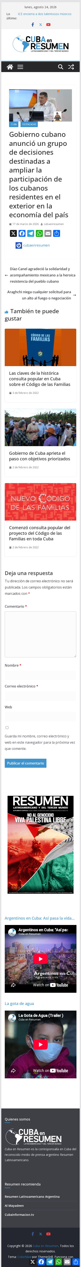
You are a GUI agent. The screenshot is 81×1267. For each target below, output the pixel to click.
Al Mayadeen (14, 1206)
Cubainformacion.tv (19, 1215)
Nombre (13, 665)
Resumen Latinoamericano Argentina (32, 1197)
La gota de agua (19, 1003)
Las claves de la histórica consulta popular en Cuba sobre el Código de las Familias (39, 378)
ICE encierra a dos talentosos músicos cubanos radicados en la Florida (44, 16)
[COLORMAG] (33, 1130)
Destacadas (29, 124)
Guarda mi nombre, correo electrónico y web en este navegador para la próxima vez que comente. (40, 742)
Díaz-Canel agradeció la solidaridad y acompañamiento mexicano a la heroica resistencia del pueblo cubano (42, 275)
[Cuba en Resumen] (10, 67)
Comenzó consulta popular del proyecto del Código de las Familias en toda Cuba (39, 533)
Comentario (16, 606)
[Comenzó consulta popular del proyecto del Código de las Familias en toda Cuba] (40, 486)
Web (8, 707)
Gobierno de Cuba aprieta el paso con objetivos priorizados (39, 456)
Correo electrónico (21, 686)
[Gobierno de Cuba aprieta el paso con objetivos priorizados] (40, 411)
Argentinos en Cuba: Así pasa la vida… (40, 918)
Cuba (14, 124)
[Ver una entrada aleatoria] (71, 67)
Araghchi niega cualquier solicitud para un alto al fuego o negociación (39, 295)
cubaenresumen (54, 224)
